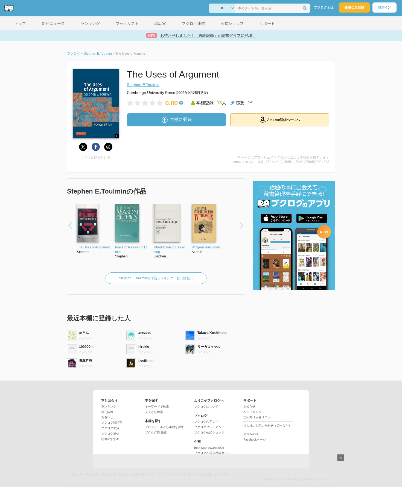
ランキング (108, 406)
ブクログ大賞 (110, 428)
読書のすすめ (110, 439)
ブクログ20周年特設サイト (212, 453)
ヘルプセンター (253, 412)
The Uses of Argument (93, 247)
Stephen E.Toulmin (143, 84)
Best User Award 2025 (209, 447)
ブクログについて (206, 406)
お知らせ (249, 406)
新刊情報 (107, 412)
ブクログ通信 (110, 433)
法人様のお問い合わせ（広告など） (267, 425)
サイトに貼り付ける (95, 157)
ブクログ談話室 (111, 422)
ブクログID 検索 (156, 432)
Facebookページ (254, 439)
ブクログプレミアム (207, 427)
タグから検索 (154, 412)
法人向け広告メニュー (258, 417)
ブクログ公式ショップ (209, 432)
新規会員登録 (354, 7)
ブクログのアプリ (206, 421)
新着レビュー (110, 417)
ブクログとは (324, 7)
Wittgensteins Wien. (206, 247)
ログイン (384, 7)
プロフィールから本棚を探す (164, 427)
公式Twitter (250, 434)
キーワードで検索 (157, 406)
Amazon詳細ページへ (283, 120)
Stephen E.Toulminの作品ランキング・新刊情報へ (156, 278)
